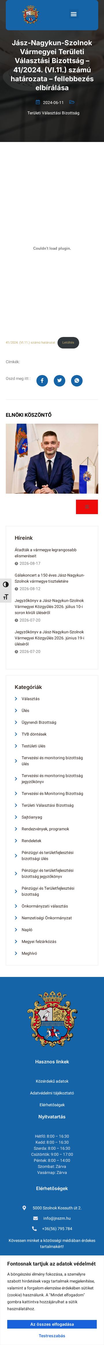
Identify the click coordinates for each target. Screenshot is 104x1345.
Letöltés (68, 342)
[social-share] (42, 381)
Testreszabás (52, 1335)
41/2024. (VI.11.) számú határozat (30, 342)
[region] (52, 1300)
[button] (74, 13)
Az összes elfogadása (52, 1324)
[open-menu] (87, 506)
